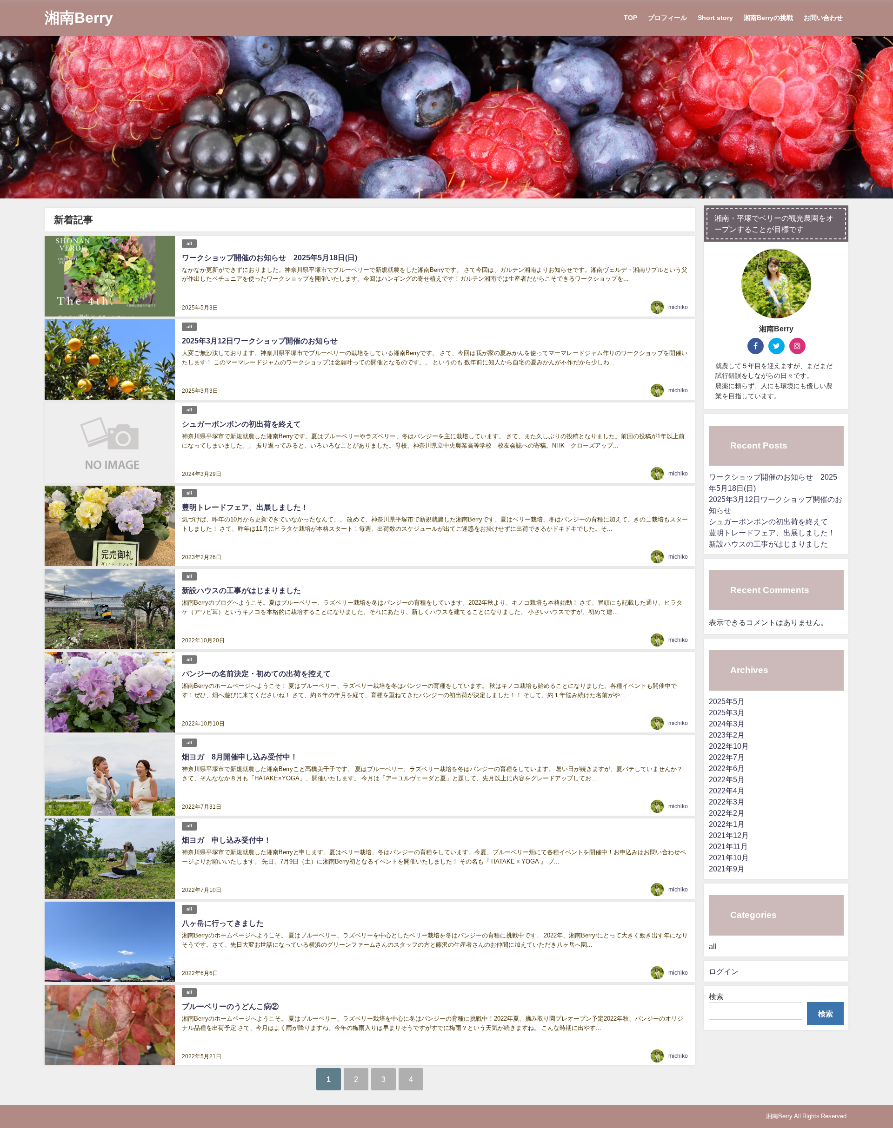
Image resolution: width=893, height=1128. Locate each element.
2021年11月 (728, 846)
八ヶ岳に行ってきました (223, 923)
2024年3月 (727, 723)
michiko (678, 307)
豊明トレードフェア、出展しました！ (245, 507)
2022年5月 (727, 779)
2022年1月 (727, 824)
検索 (716, 996)
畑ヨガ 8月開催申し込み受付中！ (240, 756)
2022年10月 (729, 746)
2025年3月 (727, 712)
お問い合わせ (823, 17)
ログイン (724, 971)
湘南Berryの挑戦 (768, 17)
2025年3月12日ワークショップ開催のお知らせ (260, 340)
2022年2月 (727, 813)
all (189, 243)
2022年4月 (727, 790)
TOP (630, 17)
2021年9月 (727, 868)
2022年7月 (727, 757)
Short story (715, 17)
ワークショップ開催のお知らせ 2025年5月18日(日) (269, 257)
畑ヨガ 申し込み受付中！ (226, 840)
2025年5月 (727, 701)
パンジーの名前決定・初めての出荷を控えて (256, 673)
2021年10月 (729, 857)
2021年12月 (729, 835)
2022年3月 (727, 801)
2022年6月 (727, 768)
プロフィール (667, 17)
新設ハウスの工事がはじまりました (241, 590)
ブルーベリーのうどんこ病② (230, 1006)
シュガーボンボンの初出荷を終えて (241, 424)
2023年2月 (727, 735)
